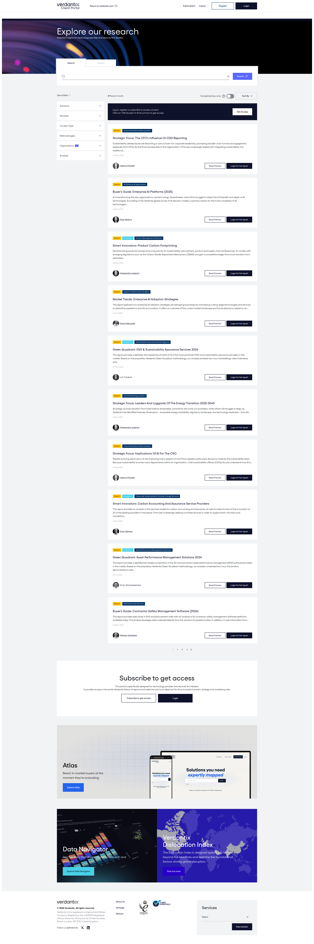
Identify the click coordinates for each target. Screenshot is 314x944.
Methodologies (67, 135)
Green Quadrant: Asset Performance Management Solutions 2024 (157, 557)
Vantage (120, 907)
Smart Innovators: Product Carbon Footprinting (145, 245)
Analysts (64, 155)
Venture (119, 913)
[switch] (230, 96)
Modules (64, 116)
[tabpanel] (157, 76)
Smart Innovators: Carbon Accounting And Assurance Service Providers (161, 503)
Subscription (189, 6)
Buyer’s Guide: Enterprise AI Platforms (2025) (143, 191)
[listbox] (246, 96)
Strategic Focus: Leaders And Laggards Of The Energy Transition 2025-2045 (164, 403)
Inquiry (202, 6)
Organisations (68, 145)
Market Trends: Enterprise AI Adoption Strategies (145, 299)
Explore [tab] (101, 63)
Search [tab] (71, 63)
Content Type (66, 126)
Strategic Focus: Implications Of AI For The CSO (145, 453)
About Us (120, 901)
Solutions (64, 106)
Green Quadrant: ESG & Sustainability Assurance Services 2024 (155, 349)
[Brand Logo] (68, 5)
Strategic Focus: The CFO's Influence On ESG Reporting (150, 138)
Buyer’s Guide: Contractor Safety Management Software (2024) (155, 611)
